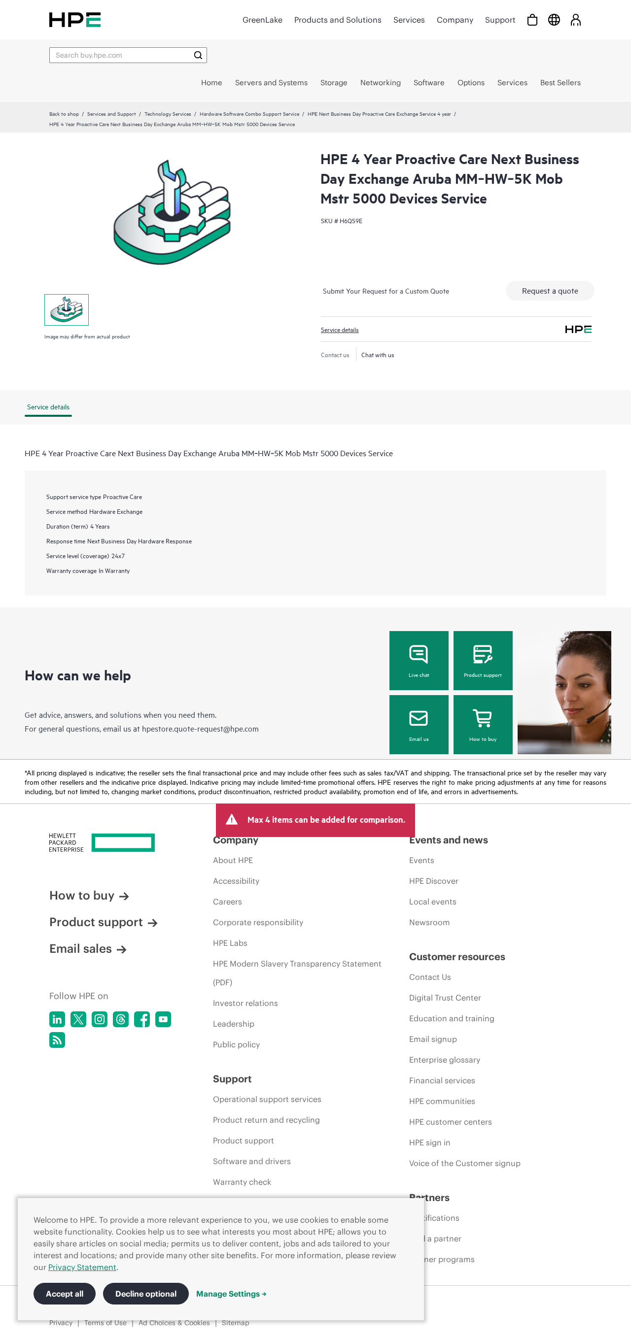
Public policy (236, 1044)
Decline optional (145, 1294)
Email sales (80, 948)
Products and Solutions (338, 20)
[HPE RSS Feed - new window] (57, 1040)
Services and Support (111, 113)
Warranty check (242, 1182)
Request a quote (550, 290)
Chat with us (377, 354)
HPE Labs (230, 943)
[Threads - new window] (121, 1019)
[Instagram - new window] (99, 1019)
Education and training (451, 1018)
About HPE (233, 860)
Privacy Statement (82, 1267)
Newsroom (429, 922)
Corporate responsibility (258, 922)
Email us (419, 738)
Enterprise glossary (444, 1060)
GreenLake (262, 20)
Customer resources (457, 956)
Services (409, 20)
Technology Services (167, 113)
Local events (432, 901)
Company (455, 20)
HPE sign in (430, 1142)
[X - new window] (78, 1019)
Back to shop (64, 113)
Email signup (433, 1039)
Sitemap (235, 1322)
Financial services (442, 1080)
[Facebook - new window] (142, 1019)
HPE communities (442, 1101)
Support (500, 20)
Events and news (448, 840)
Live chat (419, 674)
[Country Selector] (554, 19)
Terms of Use (105, 1322)
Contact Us (430, 977)
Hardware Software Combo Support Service (249, 113)
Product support (483, 674)
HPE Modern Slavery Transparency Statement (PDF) (297, 973)
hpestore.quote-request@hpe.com (200, 728)
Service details (340, 329)
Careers (227, 901)
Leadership (233, 1024)
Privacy (60, 1322)
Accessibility (236, 881)
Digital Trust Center (445, 998)
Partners (429, 1197)
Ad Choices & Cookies (174, 1322)
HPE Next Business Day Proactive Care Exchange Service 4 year (379, 113)
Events (421, 860)
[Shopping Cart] (532, 19)
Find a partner (435, 1238)
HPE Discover (433, 881)
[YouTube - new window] (163, 1019)
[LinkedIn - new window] (57, 1019)
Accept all (64, 1294)
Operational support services (267, 1099)
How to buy (482, 738)
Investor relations (245, 1003)
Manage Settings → (231, 1294)
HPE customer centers (450, 1122)
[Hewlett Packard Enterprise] (75, 19)
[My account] (576, 19)
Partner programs (442, 1259)
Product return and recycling (266, 1120)
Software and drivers (252, 1161)
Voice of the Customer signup (465, 1163)
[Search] (198, 55)
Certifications (434, 1218)
